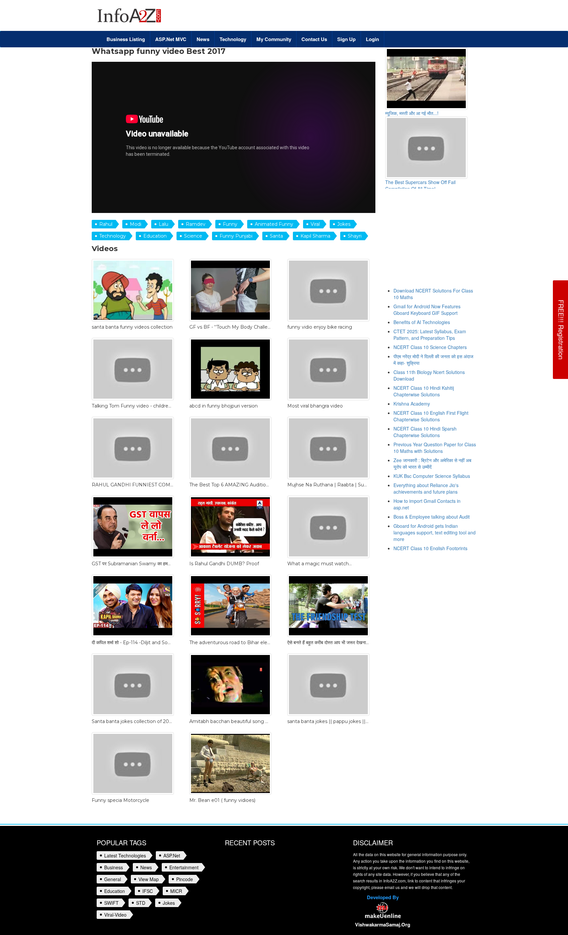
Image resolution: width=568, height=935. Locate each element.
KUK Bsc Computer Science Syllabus (431, 476)
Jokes (343, 224)
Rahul (105, 224)
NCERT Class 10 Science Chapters (430, 347)
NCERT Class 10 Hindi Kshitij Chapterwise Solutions (423, 391)
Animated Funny (274, 224)
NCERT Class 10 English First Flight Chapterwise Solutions (430, 416)
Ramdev (195, 224)
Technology (112, 236)
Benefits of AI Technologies (421, 322)
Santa (276, 236)
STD (140, 903)
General (112, 879)
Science (193, 236)
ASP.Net (171, 855)
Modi (135, 224)
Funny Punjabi (236, 236)
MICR (176, 891)
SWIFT (111, 903)
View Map (148, 879)
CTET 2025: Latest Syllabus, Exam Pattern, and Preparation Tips (429, 334)
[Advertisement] (440, 241)
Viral (315, 224)
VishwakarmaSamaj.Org (382, 924)
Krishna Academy (411, 403)
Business (113, 867)
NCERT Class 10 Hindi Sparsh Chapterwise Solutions (425, 431)
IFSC (147, 891)
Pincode (184, 879)
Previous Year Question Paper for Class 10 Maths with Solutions (434, 447)
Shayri (355, 236)
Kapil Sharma (315, 236)
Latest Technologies (125, 855)
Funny (230, 224)
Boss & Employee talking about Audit (431, 516)
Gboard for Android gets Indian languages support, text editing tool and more (434, 532)
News (146, 867)
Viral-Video (115, 914)
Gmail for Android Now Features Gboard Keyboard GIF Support (427, 309)
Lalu (163, 224)
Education (155, 236)
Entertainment (184, 867)
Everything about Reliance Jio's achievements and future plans (426, 488)
